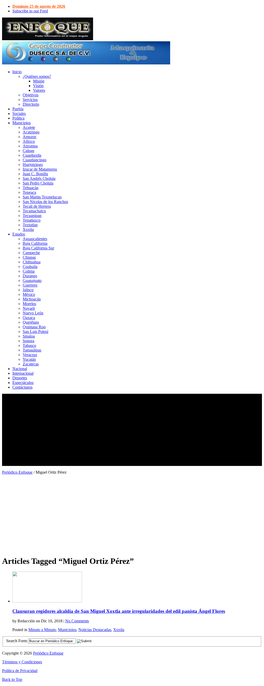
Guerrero (30, 285)
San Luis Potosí (35, 331)
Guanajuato (32, 280)
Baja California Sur (38, 248)
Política (18, 118)
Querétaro (31, 322)
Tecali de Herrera (37, 206)
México (29, 294)
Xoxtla (28, 229)
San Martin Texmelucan (42, 197)
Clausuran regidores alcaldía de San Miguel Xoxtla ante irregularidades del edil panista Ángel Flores (118, 611)
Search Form (16, 641)
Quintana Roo (34, 327)
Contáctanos (22, 387)
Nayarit (29, 308)
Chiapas (29, 257)
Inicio (17, 72)
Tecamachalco (34, 211)
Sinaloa (29, 336)
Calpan (28, 150)
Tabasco (29, 345)
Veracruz (30, 355)
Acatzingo (31, 132)
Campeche (31, 252)
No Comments (77, 621)
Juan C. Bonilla (35, 174)
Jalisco (28, 290)
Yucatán (29, 359)
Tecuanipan (32, 215)
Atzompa (30, 146)
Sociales (19, 113)
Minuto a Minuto (42, 630)
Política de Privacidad (19, 670)
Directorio (31, 104)
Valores (39, 90)
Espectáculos (23, 382)
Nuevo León (33, 313)
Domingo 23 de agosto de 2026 (38, 6)
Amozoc (30, 137)
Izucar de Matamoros (40, 169)
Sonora (28, 341)
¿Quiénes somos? (37, 76)
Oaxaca (29, 317)
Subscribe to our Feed (30, 11)
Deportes (19, 378)
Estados (18, 234)
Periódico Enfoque (17, 472)
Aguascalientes (35, 239)
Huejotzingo (33, 164)
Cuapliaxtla (32, 155)
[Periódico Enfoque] (47, 39)
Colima (29, 271)
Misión (38, 81)
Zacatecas (31, 364)
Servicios (30, 99)
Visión (38, 85)
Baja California (35, 243)
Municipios (21, 123)
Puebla (17, 109)
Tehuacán (30, 188)
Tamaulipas (32, 350)
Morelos (29, 304)
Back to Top (12, 679)
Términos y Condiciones (22, 662)
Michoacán (32, 299)
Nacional (19, 368)
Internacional (23, 373)
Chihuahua (31, 262)
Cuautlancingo (34, 160)
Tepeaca (29, 192)
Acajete (29, 127)
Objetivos (30, 95)
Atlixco (29, 141)
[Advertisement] (132, 430)
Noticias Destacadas (94, 630)
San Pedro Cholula (38, 183)
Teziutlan (30, 225)
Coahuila (30, 266)
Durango (30, 276)
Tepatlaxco (31, 220)
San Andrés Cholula (39, 178)
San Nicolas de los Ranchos (45, 201)
